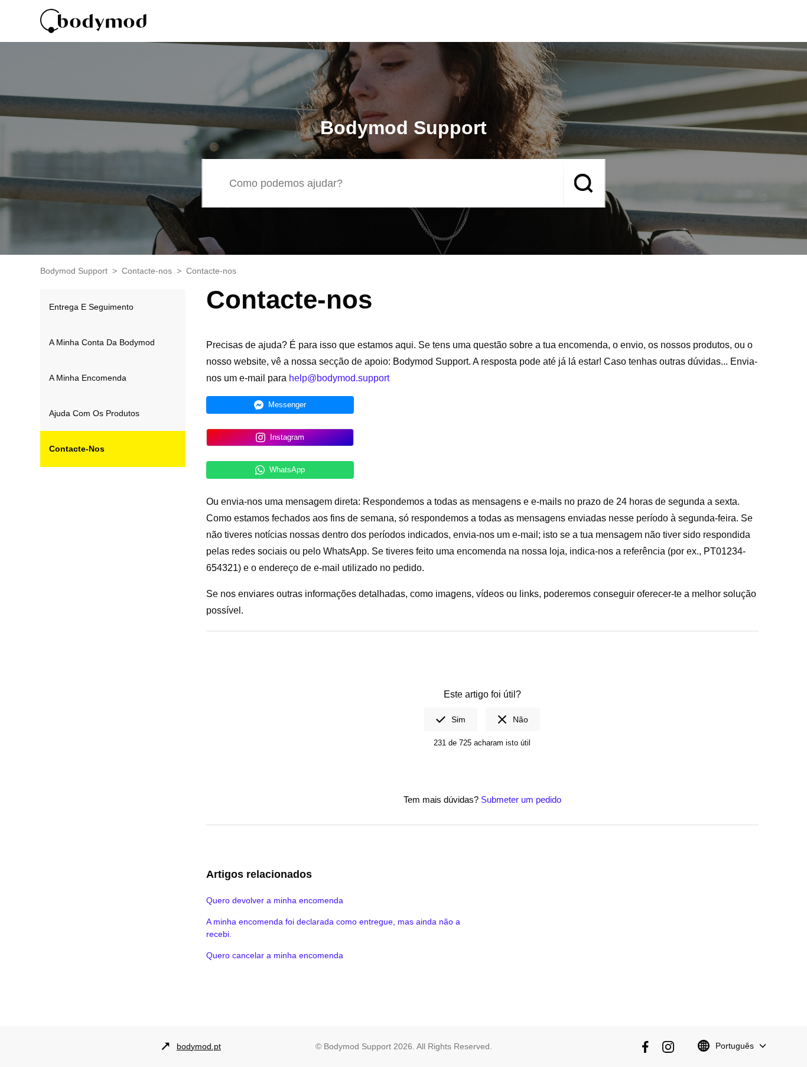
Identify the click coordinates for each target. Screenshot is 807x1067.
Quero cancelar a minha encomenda (274, 955)
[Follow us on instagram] (668, 1047)
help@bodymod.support (339, 378)
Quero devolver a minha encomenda (274, 900)
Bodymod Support (74, 270)
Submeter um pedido (521, 799)
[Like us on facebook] (645, 1047)
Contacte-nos (147, 270)
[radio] (450, 719)
